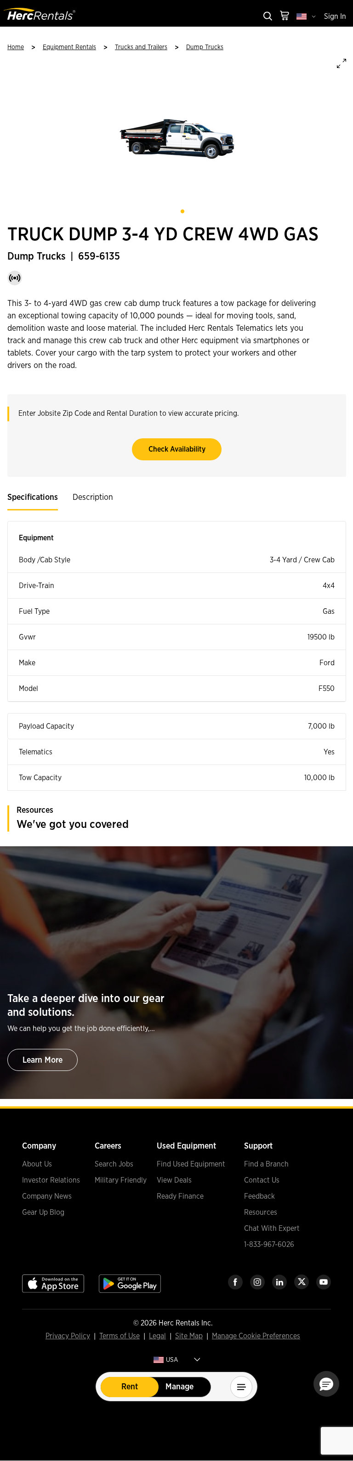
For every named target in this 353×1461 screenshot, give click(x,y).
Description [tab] (93, 497)
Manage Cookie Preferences (256, 1336)
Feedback (259, 1196)
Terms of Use (119, 1336)
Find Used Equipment (191, 1164)
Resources (260, 1212)
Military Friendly (121, 1180)
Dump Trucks (204, 47)
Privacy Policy (68, 1336)
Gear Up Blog (43, 1212)
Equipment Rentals (69, 47)
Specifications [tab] (32, 497)
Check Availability (176, 449)
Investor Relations (51, 1180)
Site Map (189, 1336)
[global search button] (267, 17)
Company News (47, 1196)
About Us (37, 1164)
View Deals (174, 1180)
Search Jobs (114, 1164)
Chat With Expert (272, 1228)
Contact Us (261, 1180)
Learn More (43, 1060)
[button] (326, 1384)
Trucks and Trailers (141, 47)
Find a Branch (266, 1164)
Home (15, 47)
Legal (157, 1336)
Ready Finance (180, 1196)
